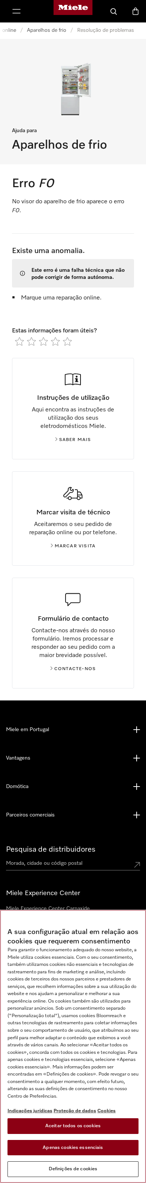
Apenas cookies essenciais (73, 1147)
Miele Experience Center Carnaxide (48, 908)
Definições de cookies (73, 1169)
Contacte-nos (75, 669)
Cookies (106, 1111)
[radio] (19, 341)
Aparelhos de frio (46, 30)
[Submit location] (137, 865)
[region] (73, 1046)
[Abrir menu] (16, 11)
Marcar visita (75, 546)
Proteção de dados (75, 1111)
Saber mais (75, 440)
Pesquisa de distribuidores (50, 849)
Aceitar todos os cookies (73, 1125)
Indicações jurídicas (29, 1111)
